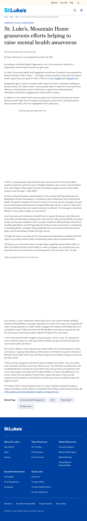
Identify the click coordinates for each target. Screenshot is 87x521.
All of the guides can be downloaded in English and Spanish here (43, 390)
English (58, 78)
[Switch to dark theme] (78, 2)
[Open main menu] (81, 10)
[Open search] (75, 10)
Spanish (70, 78)
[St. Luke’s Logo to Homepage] (15, 10)
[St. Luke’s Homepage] (13, 429)
